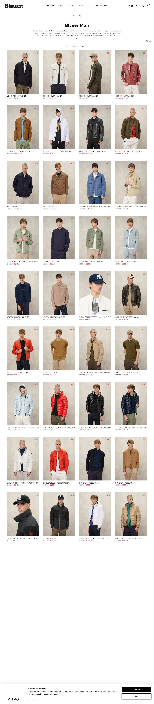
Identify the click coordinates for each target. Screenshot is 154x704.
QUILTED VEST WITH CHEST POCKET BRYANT (23, 428)
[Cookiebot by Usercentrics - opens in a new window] (13, 699)
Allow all (136, 689)
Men (60, 5)
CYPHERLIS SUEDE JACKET (89, 483)
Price (82, 46)
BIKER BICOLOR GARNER (52, 96)
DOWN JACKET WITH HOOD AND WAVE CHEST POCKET (95, 538)
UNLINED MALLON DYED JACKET (91, 262)
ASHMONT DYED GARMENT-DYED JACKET (95, 207)
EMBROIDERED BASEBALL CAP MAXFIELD (95, 317)
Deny (136, 696)
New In (50, 5)
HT (89, 5)
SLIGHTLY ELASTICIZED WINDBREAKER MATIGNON (59, 151)
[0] (147, 6)
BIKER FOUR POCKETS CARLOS (127, 317)
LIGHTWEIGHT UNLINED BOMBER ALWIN (94, 372)
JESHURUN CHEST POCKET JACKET (20, 151)
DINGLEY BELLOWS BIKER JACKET (56, 483)
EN (129, 6)
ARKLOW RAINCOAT (14, 207)
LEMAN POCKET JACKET (16, 96)
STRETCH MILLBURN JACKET (18, 317)
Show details (32, 700)
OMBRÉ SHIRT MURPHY (52, 372)
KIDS (81, 5)
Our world (101, 5)
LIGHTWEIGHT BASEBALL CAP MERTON (22, 538)
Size (67, 46)
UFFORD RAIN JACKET (51, 538)
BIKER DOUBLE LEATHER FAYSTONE (92, 151)
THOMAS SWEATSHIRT (51, 262)
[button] (77, 39)
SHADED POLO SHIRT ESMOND (126, 372)
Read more (77, 39)
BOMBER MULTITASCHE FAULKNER (128, 151)
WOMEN (71, 5)
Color (75, 46)
